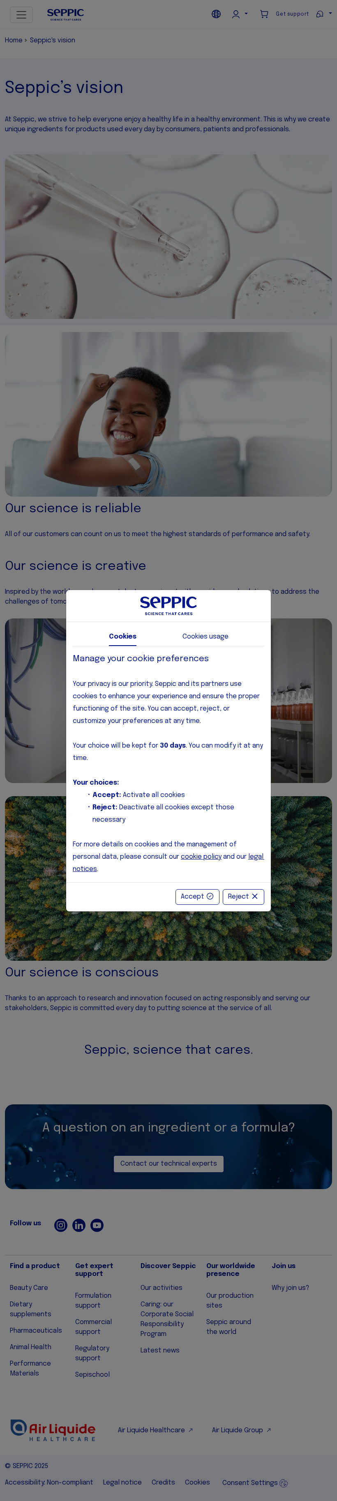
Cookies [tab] (122, 636)
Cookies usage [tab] (205, 636)
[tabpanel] (168, 764)
